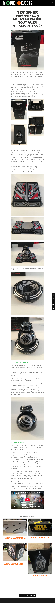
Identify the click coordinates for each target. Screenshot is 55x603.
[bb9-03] (19, 134)
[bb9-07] (19, 109)
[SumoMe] (34, 595)
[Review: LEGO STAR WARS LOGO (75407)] (40, 527)
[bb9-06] (36, 105)
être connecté (10, 591)
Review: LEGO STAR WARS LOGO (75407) (40, 537)
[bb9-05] (36, 121)
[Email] (31, 595)
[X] (24, 595)
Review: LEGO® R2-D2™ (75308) (40, 575)
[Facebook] (20, 595)
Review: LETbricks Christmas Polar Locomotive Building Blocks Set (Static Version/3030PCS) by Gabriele (15, 539)
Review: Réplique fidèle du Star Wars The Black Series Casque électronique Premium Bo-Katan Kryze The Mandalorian (15, 563)
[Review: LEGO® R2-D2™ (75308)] (40, 558)
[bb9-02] (36, 130)
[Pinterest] (27, 595)
